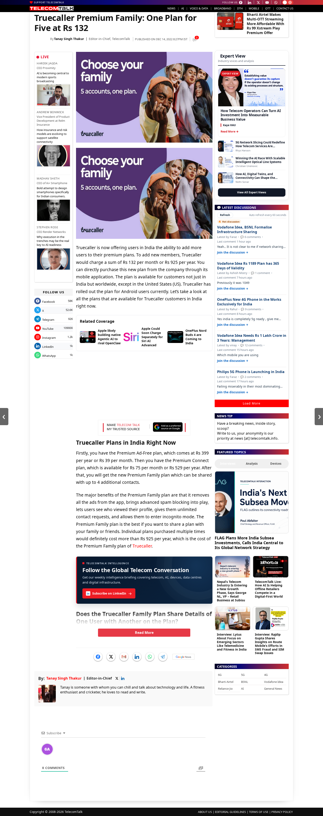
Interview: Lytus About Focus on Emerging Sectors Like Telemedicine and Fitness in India (232, 641)
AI (182, 8)
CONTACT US (284, 8)
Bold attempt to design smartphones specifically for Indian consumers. (53, 192)
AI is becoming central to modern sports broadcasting (53, 77)
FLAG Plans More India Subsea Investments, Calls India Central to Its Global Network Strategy (249, 542)
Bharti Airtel (225, 682)
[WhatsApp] (149, 656)
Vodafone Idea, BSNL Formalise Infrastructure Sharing (244, 229)
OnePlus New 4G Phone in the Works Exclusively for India (249, 301)
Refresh (225, 215)
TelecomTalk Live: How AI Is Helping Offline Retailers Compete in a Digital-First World (269, 589)
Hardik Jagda (47, 63)
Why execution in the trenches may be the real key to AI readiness (53, 241)
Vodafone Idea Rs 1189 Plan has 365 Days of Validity (248, 265)
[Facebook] (98, 656)
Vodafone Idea (273, 682)
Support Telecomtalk (49, 2)
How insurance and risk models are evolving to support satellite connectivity (52, 136)
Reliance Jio (225, 689)
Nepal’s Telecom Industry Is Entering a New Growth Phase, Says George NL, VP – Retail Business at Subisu (232, 591)
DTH (240, 8)
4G (266, 675)
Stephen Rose (47, 227)
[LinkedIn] (136, 656)
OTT (267, 8)
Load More (251, 403)
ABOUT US (205, 812)
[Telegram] (162, 656)
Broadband (222, 8)
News (171, 8)
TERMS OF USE (258, 812)
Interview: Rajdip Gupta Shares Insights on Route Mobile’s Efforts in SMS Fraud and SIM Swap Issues (269, 643)
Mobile (254, 8)
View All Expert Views (251, 192)
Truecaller (142, 546)
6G (219, 675)
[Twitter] (111, 656)
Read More (144, 632)
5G (243, 675)
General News (273, 689)
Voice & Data (199, 8)
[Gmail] (124, 656)
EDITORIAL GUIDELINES (230, 812)
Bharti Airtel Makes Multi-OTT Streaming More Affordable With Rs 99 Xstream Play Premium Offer (265, 23)
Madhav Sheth (48, 178)
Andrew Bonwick (50, 112)
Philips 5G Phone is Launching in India (251, 372)
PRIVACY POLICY (282, 812)
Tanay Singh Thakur (69, 39)
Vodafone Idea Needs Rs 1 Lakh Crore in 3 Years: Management (251, 338)
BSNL (244, 682)
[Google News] (183, 657)
